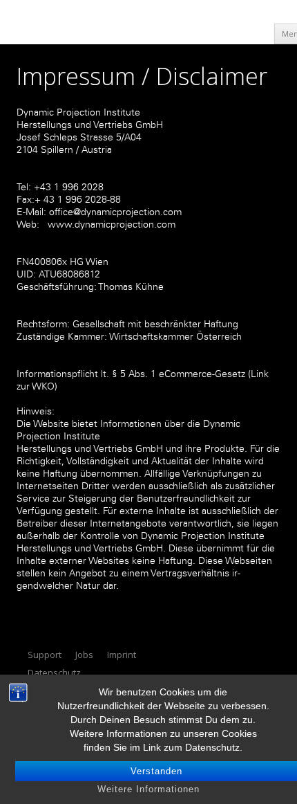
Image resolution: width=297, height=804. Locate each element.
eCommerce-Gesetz (202, 374)
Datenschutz (54, 672)
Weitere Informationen (148, 789)
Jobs (84, 654)
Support (44, 654)
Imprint (121, 654)
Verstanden (156, 771)
